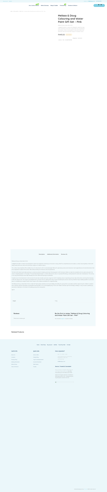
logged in (63, 318)
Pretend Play (63, 5)
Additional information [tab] (53, 254)
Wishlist (10, 1)
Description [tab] (42, 254)
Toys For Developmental (38, 359)
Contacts (13, 357)
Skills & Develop (45, 5)
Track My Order (61, 344)
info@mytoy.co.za (91, 1)
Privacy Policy (14, 359)
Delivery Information (15, 361)
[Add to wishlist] (73, 34)
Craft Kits (21, 11)
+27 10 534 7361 (98, 1)
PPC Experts (85, 489)
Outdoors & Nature (72, 5)
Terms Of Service (14, 366)
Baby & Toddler (54, 5)
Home (11, 11)
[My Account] (95, 5)
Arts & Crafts (15, 11)
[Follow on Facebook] (103, 1)
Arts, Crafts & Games (34, 5)
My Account (5, 1)
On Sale (68, 344)
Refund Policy (14, 364)
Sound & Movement (37, 361)
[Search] (103, 5)
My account (49, 344)
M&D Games (35, 364)
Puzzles (34, 366)
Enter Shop (43, 344)
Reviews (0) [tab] (64, 254)
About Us (13, 354)
